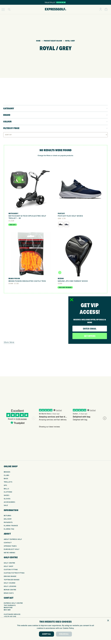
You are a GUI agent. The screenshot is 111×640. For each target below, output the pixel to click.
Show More (9, 342)
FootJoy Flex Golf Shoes (70, 216)
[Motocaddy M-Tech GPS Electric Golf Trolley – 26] (31, 189)
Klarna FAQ (9, 529)
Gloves (7, 499)
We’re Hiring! (9, 553)
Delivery (8, 519)
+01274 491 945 (10, 617)
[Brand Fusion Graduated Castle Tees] (31, 254)
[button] (3, 9)
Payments (8, 522)
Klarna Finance (11, 526)
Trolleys (8, 482)
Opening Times (10, 546)
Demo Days (9, 593)
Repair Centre (10, 590)
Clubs (6, 475)
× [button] (108, 621)
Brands (7, 472)
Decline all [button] (64, 634)
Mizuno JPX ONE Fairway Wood (73, 281)
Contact (8, 543)
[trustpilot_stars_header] (61, 2)
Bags (6, 479)
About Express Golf (13, 539)
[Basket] (106, 9)
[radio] (60, 224)
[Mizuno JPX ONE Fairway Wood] (80, 254)
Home (38, 41)
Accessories (9, 502)
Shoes (6, 495)
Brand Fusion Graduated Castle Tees (27, 281)
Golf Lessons (10, 586)
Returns (7, 516)
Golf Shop (8, 566)
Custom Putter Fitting (14, 573)
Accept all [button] (46, 634)
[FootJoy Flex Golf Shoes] (80, 189)
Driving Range (10, 576)
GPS (5, 485)
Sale (6, 505)
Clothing (8, 492)
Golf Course (9, 583)
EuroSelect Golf (11, 549)
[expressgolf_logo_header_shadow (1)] (55, 9)
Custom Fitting (11, 570)
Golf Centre (9, 563)
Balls (6, 489)
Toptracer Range (11, 580)
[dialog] (55, 629)
